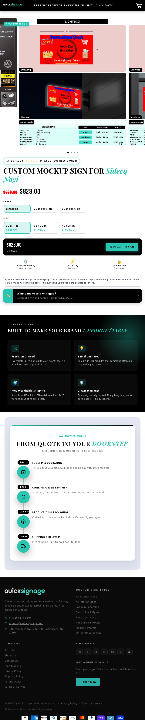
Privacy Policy (13, 670)
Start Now (89, 681)
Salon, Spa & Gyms (87, 612)
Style (7, 201)
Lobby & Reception (87, 606)
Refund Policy (13, 681)
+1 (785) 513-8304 (20, 617)
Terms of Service (15, 686)
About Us (10, 655)
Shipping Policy (14, 676)
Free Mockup (13, 665)
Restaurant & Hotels (88, 622)
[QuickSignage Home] (25, 591)
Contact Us (11, 660)
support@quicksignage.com (26, 623)
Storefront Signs (86, 617)
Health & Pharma (86, 627)
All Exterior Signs (86, 596)
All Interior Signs (86, 601)
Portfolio (10, 650)
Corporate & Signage (89, 632)
